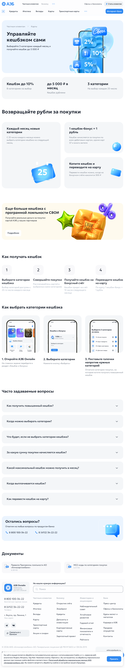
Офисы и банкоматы (93, 4)
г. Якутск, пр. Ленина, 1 (15, 615)
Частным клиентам (30, 4)
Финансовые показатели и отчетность (86, 631)
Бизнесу (45, 4)
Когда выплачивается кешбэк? (26, 483)
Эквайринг (62, 609)
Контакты (108, 636)
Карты (34, 26)
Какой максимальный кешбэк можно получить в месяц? (43, 468)
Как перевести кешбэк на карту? (28, 499)
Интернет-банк (114, 11)
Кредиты (37, 603)
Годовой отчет (87, 623)
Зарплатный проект (66, 636)
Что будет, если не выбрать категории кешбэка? (38, 436)
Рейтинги (84, 639)
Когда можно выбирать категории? (29, 421)
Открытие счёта (64, 603)
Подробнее (13, 233)
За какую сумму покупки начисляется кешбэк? (37, 452)
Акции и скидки (40, 633)
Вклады (36, 614)
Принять (114, 659)
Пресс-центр (109, 603)
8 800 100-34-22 (14, 598)
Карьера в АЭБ (110, 622)
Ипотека (37, 609)
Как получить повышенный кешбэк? (30, 405)
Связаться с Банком (15, 633)
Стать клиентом (115, 4)
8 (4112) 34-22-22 (14, 607)
